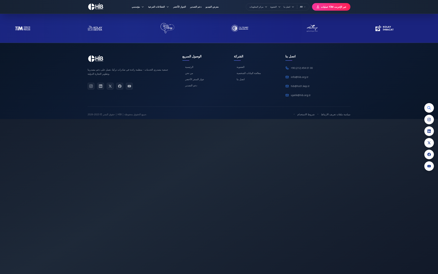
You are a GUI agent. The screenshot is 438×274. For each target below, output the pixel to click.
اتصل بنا (241, 79)
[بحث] (429, 108)
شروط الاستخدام (306, 114)
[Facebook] (429, 154)
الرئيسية (189, 66)
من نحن (189, 73)
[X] (110, 86)
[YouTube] (429, 166)
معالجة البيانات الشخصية (249, 73)
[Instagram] (429, 119)
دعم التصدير (191, 85)
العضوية (240, 66)
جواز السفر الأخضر (194, 79)
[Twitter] (429, 143)
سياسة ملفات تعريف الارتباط (335, 114)
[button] (138, 7)
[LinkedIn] (429, 131)
